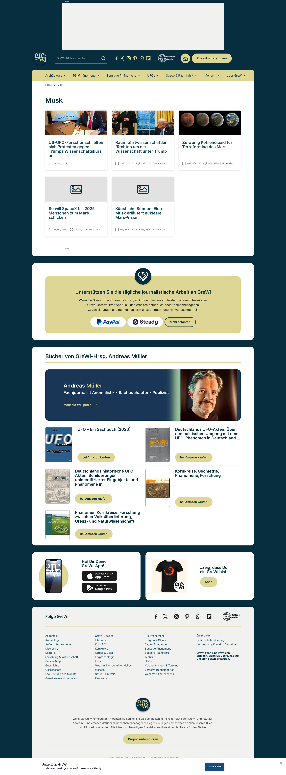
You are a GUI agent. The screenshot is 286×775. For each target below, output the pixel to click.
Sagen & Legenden (156, 644)
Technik (149, 657)
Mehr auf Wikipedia (77, 405)
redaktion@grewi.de (185, 58)
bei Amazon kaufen (96, 457)
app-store (99, 576)
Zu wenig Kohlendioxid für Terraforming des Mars (207, 144)
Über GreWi (234, 75)
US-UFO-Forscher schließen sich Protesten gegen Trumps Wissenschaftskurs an (76, 149)
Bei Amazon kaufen (94, 534)
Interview (100, 640)
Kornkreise (101, 648)
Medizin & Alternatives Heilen (113, 665)
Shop (208, 582)
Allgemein (51, 635)
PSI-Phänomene (84, 75)
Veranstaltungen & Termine (161, 665)
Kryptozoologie (104, 657)
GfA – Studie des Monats (60, 674)
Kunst (98, 661)
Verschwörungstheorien (159, 669)
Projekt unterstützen (212, 58)
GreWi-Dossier (104, 635)
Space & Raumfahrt (179, 75)
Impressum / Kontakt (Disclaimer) (217, 644)
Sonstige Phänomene (121, 75)
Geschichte (52, 665)
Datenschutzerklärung (210, 640)
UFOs (151, 75)
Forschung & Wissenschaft (61, 657)
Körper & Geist (104, 652)
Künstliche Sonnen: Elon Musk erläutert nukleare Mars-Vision (138, 213)
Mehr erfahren (180, 322)
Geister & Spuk (54, 661)
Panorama (101, 678)
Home (48, 84)
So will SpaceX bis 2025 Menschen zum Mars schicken (72, 213)
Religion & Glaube (156, 640)
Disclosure (51, 648)
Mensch (209, 75)
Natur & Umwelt (105, 674)
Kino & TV (101, 644)
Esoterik (50, 652)
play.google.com (99, 588)
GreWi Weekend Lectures (61, 678)
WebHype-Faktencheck (159, 674)
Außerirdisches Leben (58, 644)
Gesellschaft (53, 669)
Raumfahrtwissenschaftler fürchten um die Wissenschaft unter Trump (141, 147)
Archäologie (53, 75)
